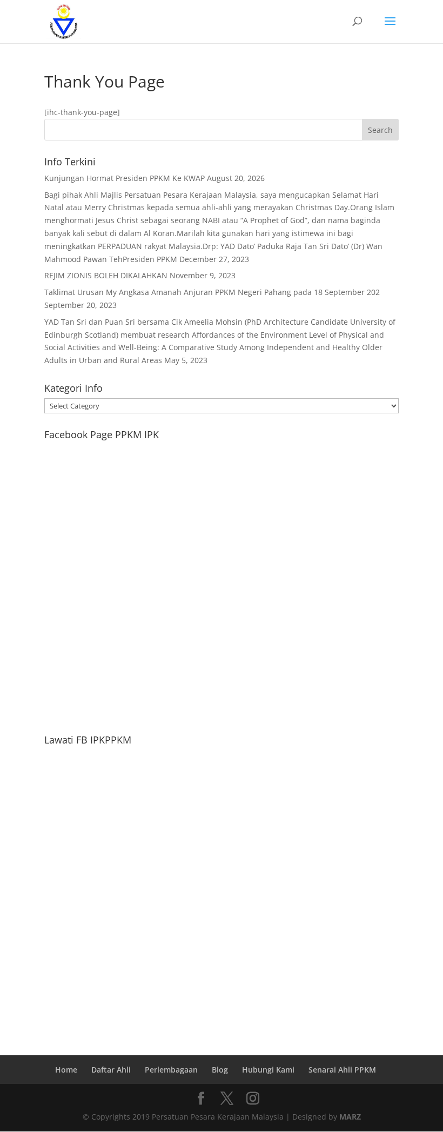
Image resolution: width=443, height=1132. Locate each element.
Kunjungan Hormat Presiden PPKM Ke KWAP (124, 178)
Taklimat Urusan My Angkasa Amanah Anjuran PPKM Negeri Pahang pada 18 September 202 (212, 292)
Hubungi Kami (268, 1069)
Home (66, 1069)
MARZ (350, 1116)
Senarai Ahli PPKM (342, 1069)
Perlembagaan (171, 1069)
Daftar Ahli (111, 1069)
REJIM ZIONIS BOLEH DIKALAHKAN (105, 275)
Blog (220, 1069)
